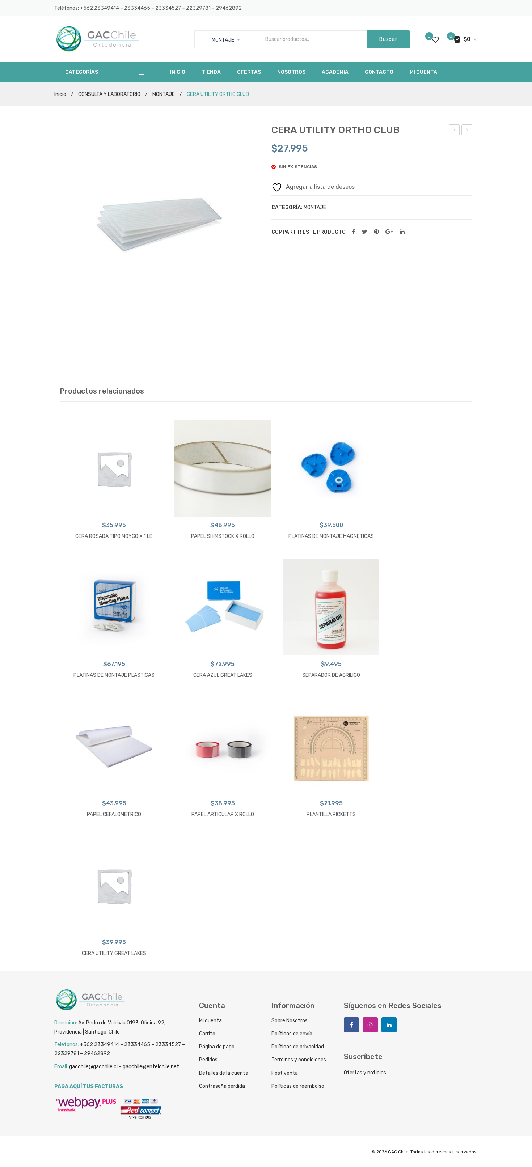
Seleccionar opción (114, 509)
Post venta (284, 1073)
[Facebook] (353, 232)
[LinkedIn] (402, 232)
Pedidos (208, 1060)
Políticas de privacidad (297, 1047)
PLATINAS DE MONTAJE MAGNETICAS (331, 536)
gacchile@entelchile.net (151, 1067)
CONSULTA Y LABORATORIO (109, 94)
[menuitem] (177, 72)
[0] (435, 39)
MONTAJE (163, 94)
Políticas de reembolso (297, 1086)
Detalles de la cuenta (223, 1073)
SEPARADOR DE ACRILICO (467, 131)
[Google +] (389, 232)
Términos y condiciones (298, 1060)
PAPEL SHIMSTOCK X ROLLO (222, 536)
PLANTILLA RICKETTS (331, 814)
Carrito (207, 1034)
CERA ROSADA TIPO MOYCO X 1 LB (114, 536)
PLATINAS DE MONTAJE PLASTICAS (114, 675)
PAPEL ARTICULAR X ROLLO (222, 814)
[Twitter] (364, 232)
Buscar (388, 39)
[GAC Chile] (97, 39)
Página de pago (217, 1047)
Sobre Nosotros (289, 1021)
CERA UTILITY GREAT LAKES (114, 953)
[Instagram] (370, 1024)
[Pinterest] (376, 232)
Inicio (60, 94)
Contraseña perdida (222, 1086)
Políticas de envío (291, 1034)
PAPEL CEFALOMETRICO (454, 131)
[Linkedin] (389, 1024)
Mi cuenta (210, 1021)
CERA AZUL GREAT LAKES (222, 675)
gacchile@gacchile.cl (93, 1067)
